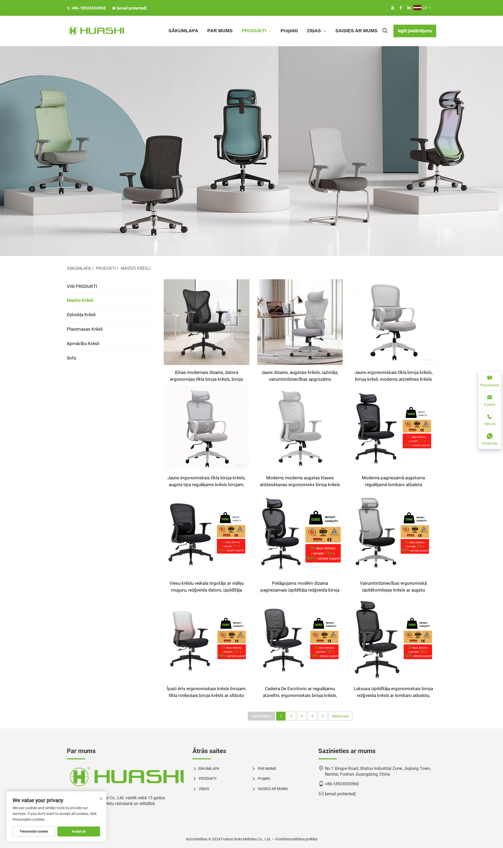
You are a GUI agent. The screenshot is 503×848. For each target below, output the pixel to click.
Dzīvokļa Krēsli (81, 314)
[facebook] (401, 8)
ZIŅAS (314, 30)
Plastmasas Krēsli (85, 329)
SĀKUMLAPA (183, 30)
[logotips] (126, 777)
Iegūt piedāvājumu (415, 30)
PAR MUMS (220, 30)
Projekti (289, 30)
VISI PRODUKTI (82, 286)
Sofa (71, 358)
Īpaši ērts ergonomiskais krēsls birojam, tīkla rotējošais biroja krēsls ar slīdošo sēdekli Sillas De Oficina (206, 692)
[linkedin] (409, 8)
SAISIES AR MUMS (356, 30)
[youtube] (393, 8)
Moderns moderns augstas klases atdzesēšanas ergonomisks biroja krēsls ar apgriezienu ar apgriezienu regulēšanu (300, 481)
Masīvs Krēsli (136, 268)
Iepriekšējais (261, 716)
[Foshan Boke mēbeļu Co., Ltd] (94, 31)
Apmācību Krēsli (83, 343)
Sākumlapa (79, 268)
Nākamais (340, 716)
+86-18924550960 (89, 8)
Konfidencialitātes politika (297, 839)
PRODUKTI (254, 30)
